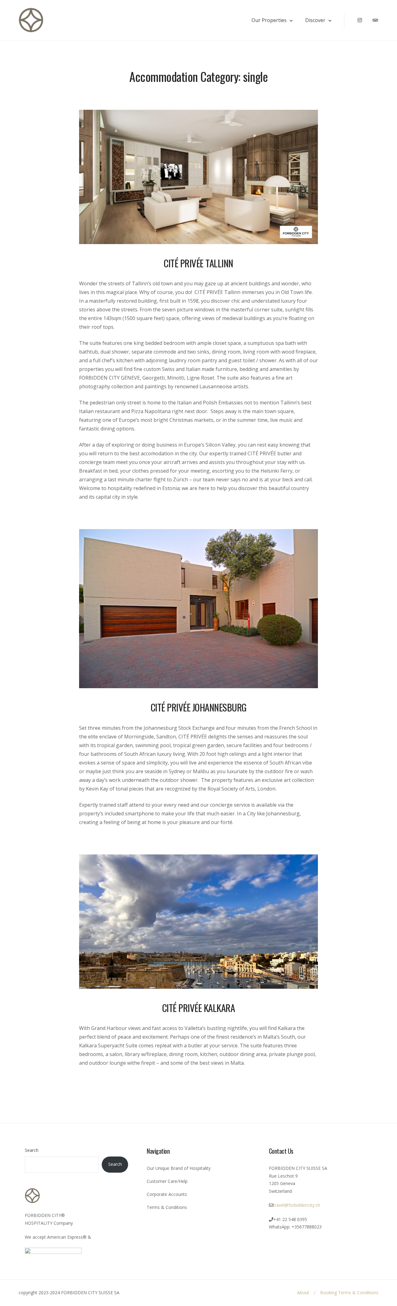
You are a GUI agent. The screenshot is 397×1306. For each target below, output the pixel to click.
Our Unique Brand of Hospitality (179, 1168)
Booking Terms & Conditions (349, 1292)
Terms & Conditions (167, 1207)
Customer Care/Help (167, 1181)
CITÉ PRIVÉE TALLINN (198, 263)
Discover (315, 20)
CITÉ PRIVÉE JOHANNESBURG (199, 707)
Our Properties (269, 20)
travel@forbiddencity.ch (296, 1205)
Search (31, 1150)
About (303, 1292)
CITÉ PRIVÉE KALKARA (198, 1008)
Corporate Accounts (167, 1194)
